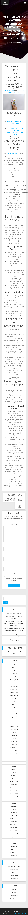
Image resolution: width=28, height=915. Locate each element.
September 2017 (14, 760)
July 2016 (14, 803)
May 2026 (14, 670)
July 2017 (14, 766)
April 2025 (14, 710)
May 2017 (14, 772)
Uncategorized (12, 92)
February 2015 (14, 852)
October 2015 (14, 831)
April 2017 (14, 775)
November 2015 (14, 827)
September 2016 (14, 797)
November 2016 (14, 791)
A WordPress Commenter (11, 651)
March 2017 (14, 778)
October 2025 (14, 692)
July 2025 (14, 701)
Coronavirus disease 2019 (14, 613)
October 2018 (14, 726)
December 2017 (14, 754)
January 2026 (14, 683)
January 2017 (14, 784)
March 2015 (14, 849)
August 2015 (14, 837)
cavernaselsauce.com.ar (14, 866)
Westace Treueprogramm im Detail (15, 133)
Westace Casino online (13, 153)
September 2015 (14, 834)
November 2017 (14, 757)
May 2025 (14, 707)
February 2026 (14, 680)
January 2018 (14, 750)
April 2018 (14, 741)
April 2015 (14, 846)
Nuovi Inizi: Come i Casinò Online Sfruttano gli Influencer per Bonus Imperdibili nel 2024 (14, 639)
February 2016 (14, 818)
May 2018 (14, 738)
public (14, 872)
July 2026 (14, 664)
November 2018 (14, 723)
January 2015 (14, 855)
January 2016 (14, 821)
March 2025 (14, 714)
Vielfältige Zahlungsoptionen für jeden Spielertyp (15, 122)
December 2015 (14, 824)
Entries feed (14, 892)
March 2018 (14, 744)
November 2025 (14, 689)
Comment (14, 524)
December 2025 (14, 686)
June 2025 (14, 704)
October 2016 (14, 794)
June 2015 (14, 840)
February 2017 (14, 781)
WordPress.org (14, 898)
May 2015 (14, 843)
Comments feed (14, 895)
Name (14, 545)
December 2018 (14, 720)
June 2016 (14, 806)
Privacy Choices (21, 913)
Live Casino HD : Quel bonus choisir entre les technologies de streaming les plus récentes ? (14, 623)
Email (14, 555)
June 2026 (14, 667)
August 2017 (14, 763)
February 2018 (14, 747)
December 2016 (14, 787)
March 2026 (14, 677)
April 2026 (14, 674)
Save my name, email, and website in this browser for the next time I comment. (14, 578)
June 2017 (14, 769)
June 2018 (14, 735)
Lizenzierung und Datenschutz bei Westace (15, 129)
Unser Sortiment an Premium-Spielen (15, 126)
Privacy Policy (12, 913)
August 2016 (14, 800)
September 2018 (14, 729)
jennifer (9, 90)
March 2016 (14, 815)
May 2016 (14, 809)
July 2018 (14, 732)
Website (14, 565)
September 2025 (14, 695)
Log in (14, 889)
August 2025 (14, 698)
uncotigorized (14, 878)
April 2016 (14, 812)
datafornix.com (14, 869)
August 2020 (14, 717)
